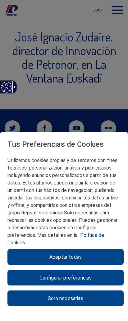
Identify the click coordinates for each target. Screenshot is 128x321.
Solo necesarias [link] (65, 298)
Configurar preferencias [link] (65, 278)
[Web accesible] (6, 90)
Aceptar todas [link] (65, 257)
